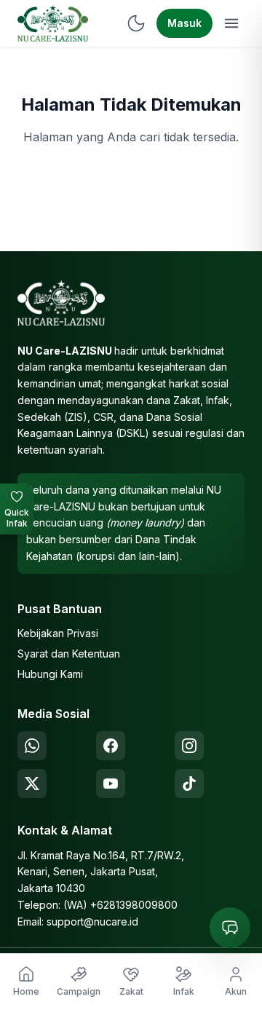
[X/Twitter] (32, 783)
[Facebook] (110, 745)
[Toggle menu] (231, 23)
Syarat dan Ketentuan (68, 653)
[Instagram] (189, 745)
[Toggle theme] (136, 23)
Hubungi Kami (50, 674)
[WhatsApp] (32, 745)
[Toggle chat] (230, 927)
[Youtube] (110, 783)
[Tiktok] (189, 783)
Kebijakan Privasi (57, 633)
